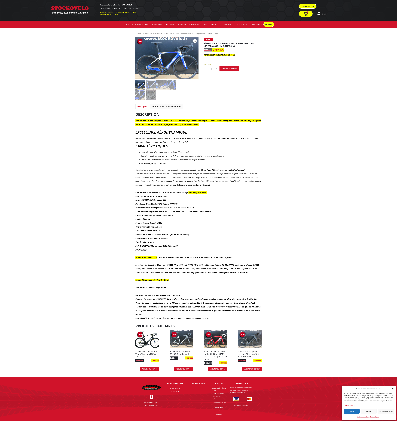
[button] (393, 389)
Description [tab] (142, 106)
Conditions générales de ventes (219, 389)
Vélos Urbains (170, 24)
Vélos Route (182, 24)
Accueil (138, 34)
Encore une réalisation (241, 405)
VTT (125, 24)
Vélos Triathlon (157, 24)
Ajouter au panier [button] (149, 369)
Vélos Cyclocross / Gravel (140, 24)
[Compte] (318, 13)
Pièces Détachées (225, 24)
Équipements (240, 24)
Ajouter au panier (229, 68)
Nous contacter (175, 391)
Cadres (205, 24)
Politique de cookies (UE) (219, 402)
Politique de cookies (363, 417)
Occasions (268, 24)
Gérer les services (350, 405)
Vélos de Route (149, 34)
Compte (324, 14)
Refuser (368, 411)
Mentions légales (374, 417)
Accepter (352, 411)
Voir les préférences (386, 411)
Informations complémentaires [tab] (166, 106)
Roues (213, 24)
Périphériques (255, 24)
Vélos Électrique (194, 24)
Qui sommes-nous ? (175, 388)
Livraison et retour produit (217, 398)
